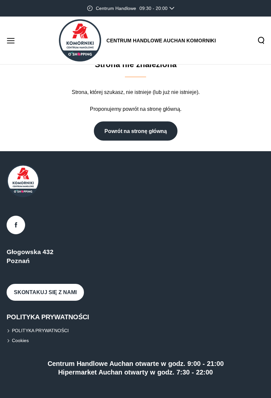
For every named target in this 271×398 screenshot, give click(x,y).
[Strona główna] (80, 40)
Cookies (20, 340)
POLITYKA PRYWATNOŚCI (40, 330)
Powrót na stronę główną (135, 131)
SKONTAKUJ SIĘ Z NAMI (45, 292)
